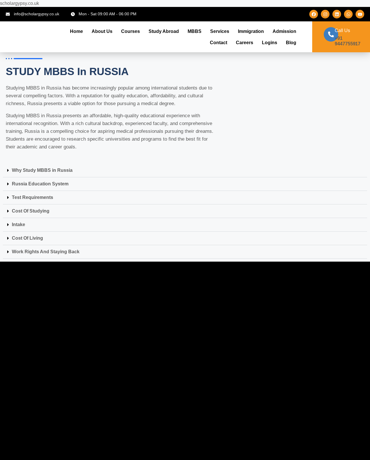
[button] (185, 170)
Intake (18, 224)
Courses (130, 31)
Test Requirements (32, 197)
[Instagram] (325, 14)
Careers (244, 42)
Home (76, 31)
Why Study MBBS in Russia (42, 170)
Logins (269, 42)
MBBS (194, 31)
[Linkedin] (336, 14)
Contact (218, 42)
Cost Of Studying (30, 210)
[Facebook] (313, 14)
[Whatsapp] (348, 14)
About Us (102, 31)
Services (219, 31)
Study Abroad (164, 31)
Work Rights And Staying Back (45, 251)
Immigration (251, 31)
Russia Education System (40, 183)
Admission (284, 31)
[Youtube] (360, 14)
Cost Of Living (27, 238)
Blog (291, 42)
